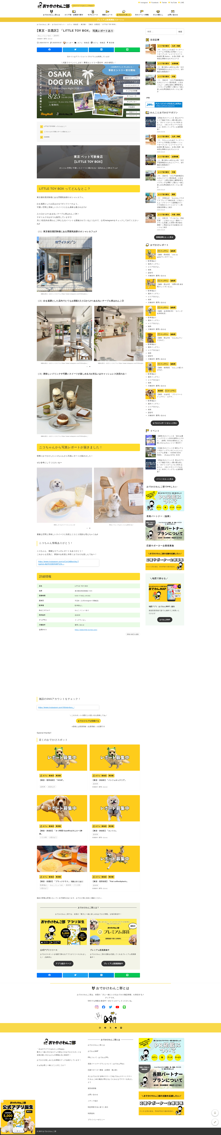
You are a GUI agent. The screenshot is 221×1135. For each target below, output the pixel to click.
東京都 (111, 42)
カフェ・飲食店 (83, 42)
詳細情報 (46, 137)
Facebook (154, 2)
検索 (180, 31)
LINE (182, 2)
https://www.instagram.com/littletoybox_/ (56, 707)
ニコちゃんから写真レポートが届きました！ (57, 131)
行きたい (215, 1113)
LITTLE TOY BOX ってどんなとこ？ (55, 126)
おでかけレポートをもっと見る (165, 423)
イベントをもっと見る (164, 479)
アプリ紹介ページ (63, 963)
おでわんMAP (165, 619)
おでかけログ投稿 (215, 1122)
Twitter (164, 2)
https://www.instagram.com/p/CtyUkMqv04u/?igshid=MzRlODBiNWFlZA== (58, 562)
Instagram (144, 2)
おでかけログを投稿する (88, 720)
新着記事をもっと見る (164, 237)
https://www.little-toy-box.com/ (86, 630)
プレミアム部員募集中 (113, 963)
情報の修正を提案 (133, 634)
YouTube (174, 2)
